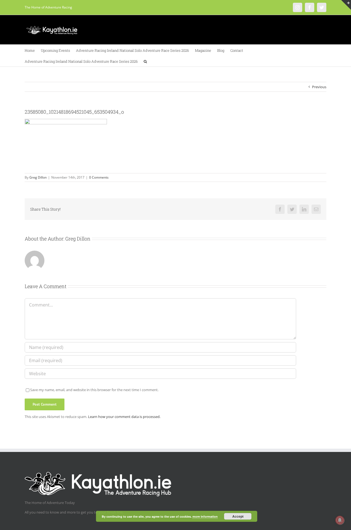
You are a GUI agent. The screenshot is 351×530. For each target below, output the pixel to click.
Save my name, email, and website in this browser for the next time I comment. (94, 389)
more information (205, 516)
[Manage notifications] (339, 520)
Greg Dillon (38, 177)
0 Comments (99, 177)
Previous (319, 86)
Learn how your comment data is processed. (124, 416)
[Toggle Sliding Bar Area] (346, 5)
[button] (145, 61)
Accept (238, 516)
